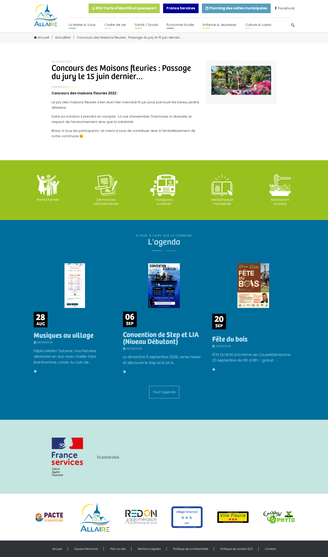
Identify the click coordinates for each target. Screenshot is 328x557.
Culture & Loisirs (258, 24)
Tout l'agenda (164, 392)
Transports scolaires (164, 201)
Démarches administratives (106, 201)
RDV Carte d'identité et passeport (125, 8)
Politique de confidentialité (190, 549)
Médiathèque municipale (222, 201)
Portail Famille (48, 199)
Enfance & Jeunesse (219, 24)
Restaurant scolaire (280, 201)
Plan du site (118, 549)
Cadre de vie (115, 24)
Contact (270, 549)
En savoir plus (108, 456)
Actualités (63, 37)
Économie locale (180, 24)
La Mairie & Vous (82, 24)
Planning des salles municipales (238, 8)
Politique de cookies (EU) (236, 549)
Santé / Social (146, 24)
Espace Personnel (86, 549)
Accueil (43, 37)
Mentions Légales (149, 549)
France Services (180, 8)
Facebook (286, 8)
